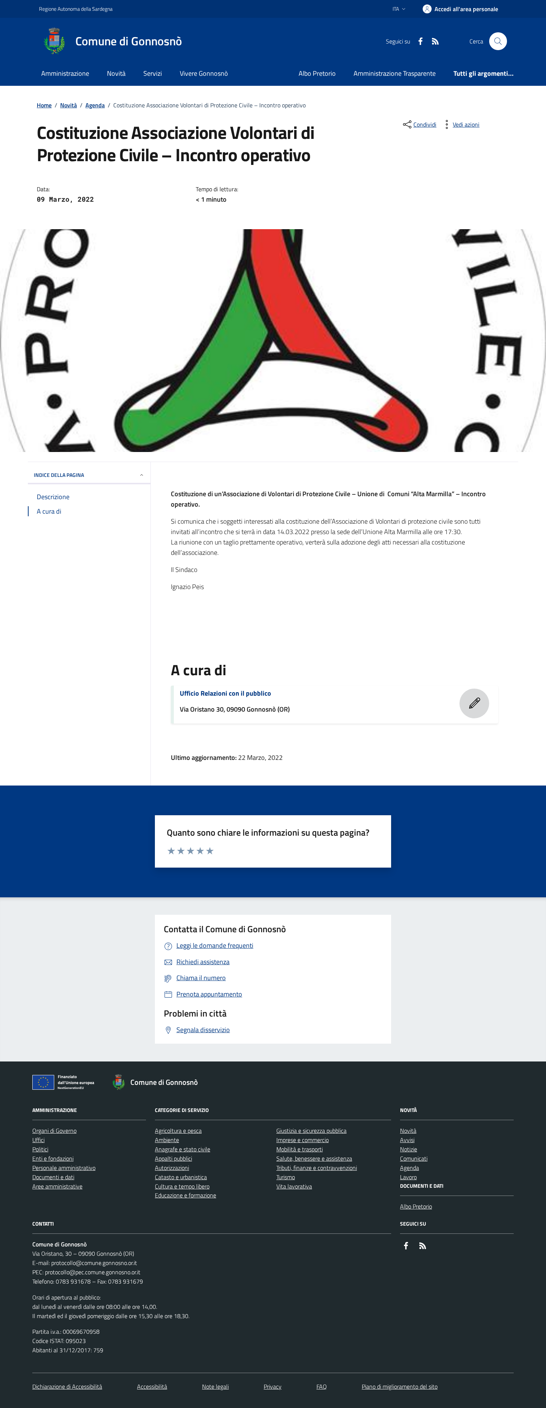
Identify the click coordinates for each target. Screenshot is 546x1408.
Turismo (285, 1177)
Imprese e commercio (302, 1139)
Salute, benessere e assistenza (314, 1158)
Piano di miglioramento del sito (400, 1386)
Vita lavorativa (294, 1186)
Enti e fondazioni (53, 1158)
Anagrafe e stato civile (182, 1149)
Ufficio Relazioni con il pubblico (225, 693)
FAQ (321, 1386)
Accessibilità (152, 1386)
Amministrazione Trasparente (395, 73)
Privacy (273, 1386)
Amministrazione (65, 73)
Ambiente (167, 1139)
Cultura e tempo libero (182, 1186)
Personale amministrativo (63, 1167)
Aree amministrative (57, 1186)
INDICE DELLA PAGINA (59, 475)
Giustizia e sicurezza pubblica (311, 1130)
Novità (116, 73)
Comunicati (414, 1158)
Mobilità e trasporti (299, 1149)
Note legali (215, 1386)
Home (44, 105)
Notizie (408, 1149)
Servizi (152, 73)
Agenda (95, 105)
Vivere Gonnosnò (204, 73)
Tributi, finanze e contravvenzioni (316, 1167)
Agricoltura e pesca (178, 1130)
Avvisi (407, 1139)
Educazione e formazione (185, 1195)
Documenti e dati (53, 1177)
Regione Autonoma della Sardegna (76, 9)
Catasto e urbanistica (181, 1177)
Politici (40, 1149)
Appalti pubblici (173, 1158)
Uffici (38, 1139)
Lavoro (408, 1177)
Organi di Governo (54, 1130)
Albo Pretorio (317, 73)
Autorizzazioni (172, 1167)
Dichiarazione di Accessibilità (67, 1386)
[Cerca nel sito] (498, 41)
